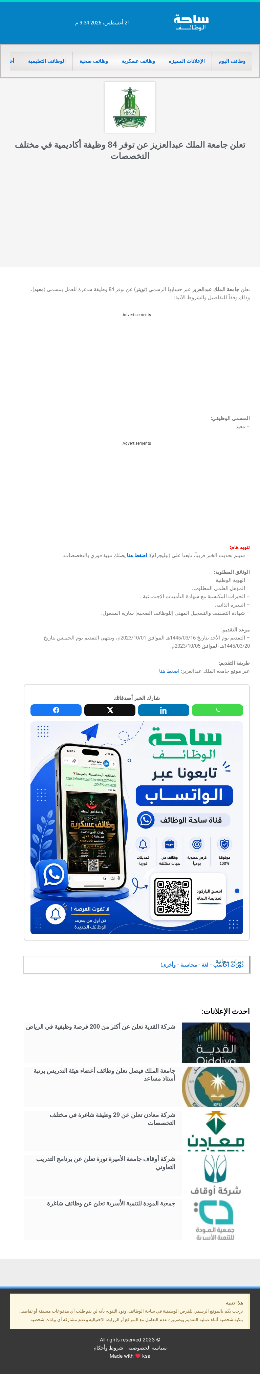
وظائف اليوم (232, 61)
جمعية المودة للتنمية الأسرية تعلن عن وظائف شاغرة (111, 1203)
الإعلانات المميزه (187, 61)
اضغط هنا (137, 555)
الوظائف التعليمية (47, 61)
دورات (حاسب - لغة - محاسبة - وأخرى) (202, 965)
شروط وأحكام (108, 1348)
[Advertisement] (130, 215)
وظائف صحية (94, 61)
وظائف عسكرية (138, 61)
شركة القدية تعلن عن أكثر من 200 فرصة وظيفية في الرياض (100, 1026)
